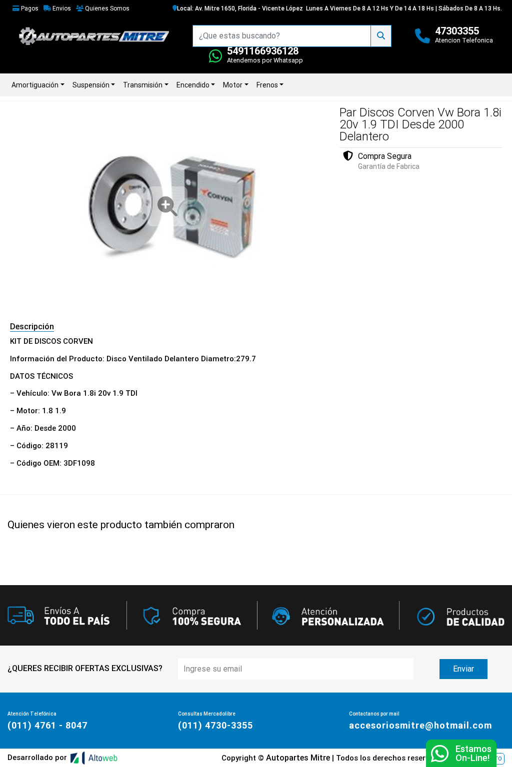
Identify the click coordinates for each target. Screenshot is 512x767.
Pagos (29, 8)
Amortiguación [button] (35, 85)
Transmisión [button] (142, 85)
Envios (61, 8)
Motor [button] (232, 85)
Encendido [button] (193, 85)
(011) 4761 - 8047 (48, 725)
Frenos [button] (267, 85)
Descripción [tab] (32, 326)
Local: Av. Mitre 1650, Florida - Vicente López (240, 8)
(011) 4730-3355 (215, 725)
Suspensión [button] (91, 85)
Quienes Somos (107, 8)
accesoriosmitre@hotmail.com (420, 725)
